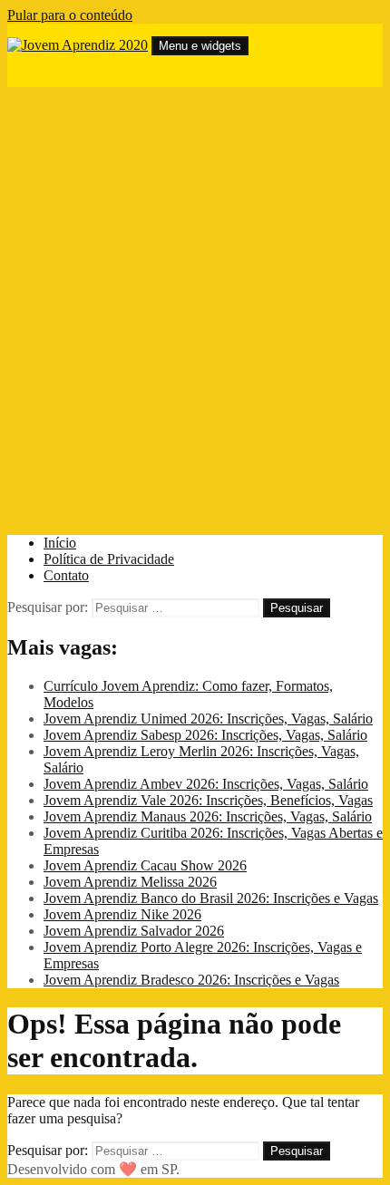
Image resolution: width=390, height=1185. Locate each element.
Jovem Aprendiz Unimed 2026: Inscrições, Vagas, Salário (208, 718)
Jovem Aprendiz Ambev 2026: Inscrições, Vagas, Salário (206, 784)
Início (60, 542)
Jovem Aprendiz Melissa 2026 (130, 881)
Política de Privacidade (109, 559)
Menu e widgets (200, 46)
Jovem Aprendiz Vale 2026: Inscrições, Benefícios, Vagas (208, 800)
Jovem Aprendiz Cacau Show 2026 (145, 865)
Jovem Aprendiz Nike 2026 (122, 914)
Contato (66, 575)
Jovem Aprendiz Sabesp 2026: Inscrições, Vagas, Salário (205, 735)
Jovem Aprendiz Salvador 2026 (134, 930)
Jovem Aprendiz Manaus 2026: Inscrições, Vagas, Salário (208, 816)
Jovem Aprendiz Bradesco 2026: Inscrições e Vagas (191, 979)
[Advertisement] (195, 311)
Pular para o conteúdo (69, 15)
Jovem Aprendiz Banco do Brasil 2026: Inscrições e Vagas (211, 898)
